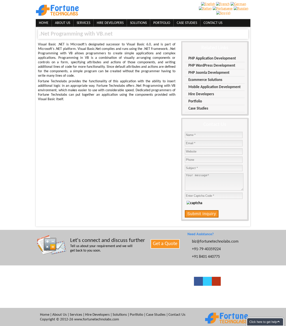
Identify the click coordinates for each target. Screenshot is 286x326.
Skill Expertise (53, 280)
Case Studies (187, 23)
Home (43, 23)
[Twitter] (207, 281)
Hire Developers (110, 23)
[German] (239, 4)
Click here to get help (263, 322)
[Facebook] (198, 281)
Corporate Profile (55, 286)
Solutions (138, 23)
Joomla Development (159, 280)
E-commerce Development (115, 286)
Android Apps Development (164, 286)
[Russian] (241, 9)
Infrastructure (53, 292)
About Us (62, 23)
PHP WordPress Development (211, 66)
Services (83, 23)
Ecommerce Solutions (205, 80)
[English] (208, 4)
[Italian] (206, 9)
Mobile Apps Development (115, 297)
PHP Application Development (212, 58)
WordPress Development (114, 280)
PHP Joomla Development (208, 73)
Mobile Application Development (214, 87)
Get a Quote (165, 243)
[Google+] (216, 281)
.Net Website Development (163, 292)
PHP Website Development (115, 292)
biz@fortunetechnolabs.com (156, 14)
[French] (223, 4)
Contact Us (213, 23)
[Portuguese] (223, 9)
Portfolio (161, 23)
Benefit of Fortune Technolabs (64, 297)
